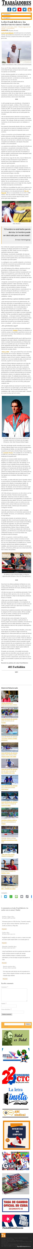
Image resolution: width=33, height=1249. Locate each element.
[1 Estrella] (2, 30)
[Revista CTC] (15, 1194)
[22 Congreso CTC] (15, 1084)
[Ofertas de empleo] (16, 1135)
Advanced (6, 1026)
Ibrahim (15, 330)
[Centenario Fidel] (15, 1045)
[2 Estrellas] (3, 30)
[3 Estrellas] (4, 30)
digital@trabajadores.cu (24, 1246)
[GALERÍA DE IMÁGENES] (15, 1169)
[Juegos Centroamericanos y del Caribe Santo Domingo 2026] (15, 1063)
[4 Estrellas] (6, 30)
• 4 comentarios (10, 28)
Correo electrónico (6, 1009)
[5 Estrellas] (7, 30)
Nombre (3, 1003)
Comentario (4, 987)
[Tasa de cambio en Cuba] (15, 1211)
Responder (4, 929)
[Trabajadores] (3, 1235)
